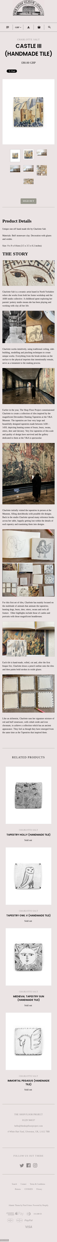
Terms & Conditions (37, 1184)
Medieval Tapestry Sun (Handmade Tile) (28, 998)
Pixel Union (27, 1205)
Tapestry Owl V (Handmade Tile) (28, 915)
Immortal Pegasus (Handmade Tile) (28, 1082)
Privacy (39, 1189)
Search (14, 1184)
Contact (23, 1184)
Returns (18, 1189)
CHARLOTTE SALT (28, 830)
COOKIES (28, 1189)
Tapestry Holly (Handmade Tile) (28, 835)
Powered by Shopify (40, 1205)
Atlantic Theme (14, 1205)
